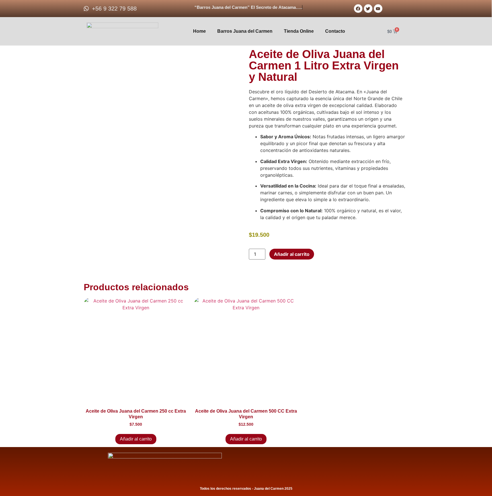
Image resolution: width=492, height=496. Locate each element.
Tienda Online (299, 31)
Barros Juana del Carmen (244, 31)
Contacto (335, 31)
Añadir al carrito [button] (136, 439)
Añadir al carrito (291, 254)
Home (199, 31)
